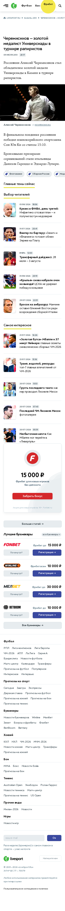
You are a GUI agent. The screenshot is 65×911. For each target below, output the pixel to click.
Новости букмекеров (16, 717)
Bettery (22, 728)
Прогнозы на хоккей (16, 698)
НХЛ (14, 741)
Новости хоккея (13, 747)
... (55, 10)
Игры (7, 816)
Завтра (21, 688)
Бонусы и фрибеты (25, 722)
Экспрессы (34, 688)
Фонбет (44, 722)
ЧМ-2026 (9, 653)
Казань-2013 (30, 18)
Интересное (11, 674)
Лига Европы (42, 648)
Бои (6, 759)
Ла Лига (30, 653)
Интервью (27, 674)
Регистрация (47, 552)
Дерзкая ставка (13, 693)
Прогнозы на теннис (16, 703)
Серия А (43, 653)
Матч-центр (11, 663)
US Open (36, 795)
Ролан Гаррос (48, 785)
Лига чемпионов (21, 648)
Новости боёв (30, 766)
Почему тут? (16, 552)
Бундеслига (11, 658)
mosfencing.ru (43, 125)
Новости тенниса (14, 790)
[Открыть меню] (6, 6)
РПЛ (6, 648)
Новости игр (11, 823)
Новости (26, 809)
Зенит (7, 722)
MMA (7, 766)
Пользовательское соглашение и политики (26, 888)
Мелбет (48, 717)
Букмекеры (11, 711)
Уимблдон (31, 785)
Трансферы (44, 663)
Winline (36, 717)
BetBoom (9, 728)
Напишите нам (50, 858)
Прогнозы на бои (41, 698)
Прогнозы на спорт (17, 681)
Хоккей (8, 735)
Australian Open (13, 785)
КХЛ (6, 741)
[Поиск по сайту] (60, 6)
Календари (28, 663)
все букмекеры (51, 534)
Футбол (9, 641)
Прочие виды (13, 802)
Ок (54, 837)
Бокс (16, 766)
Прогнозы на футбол (16, 669)
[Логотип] (13, 6)
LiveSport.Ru (13, 18)
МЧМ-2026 (40, 741)
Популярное (39, 669)
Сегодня (9, 688)
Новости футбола (31, 658)
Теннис (8, 778)
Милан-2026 (11, 809)
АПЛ (20, 653)
